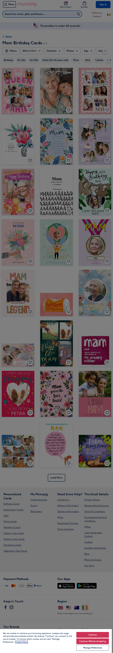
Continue (93, 635)
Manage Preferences (92, 648)
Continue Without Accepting (92, 641)
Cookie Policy (22, 642)
